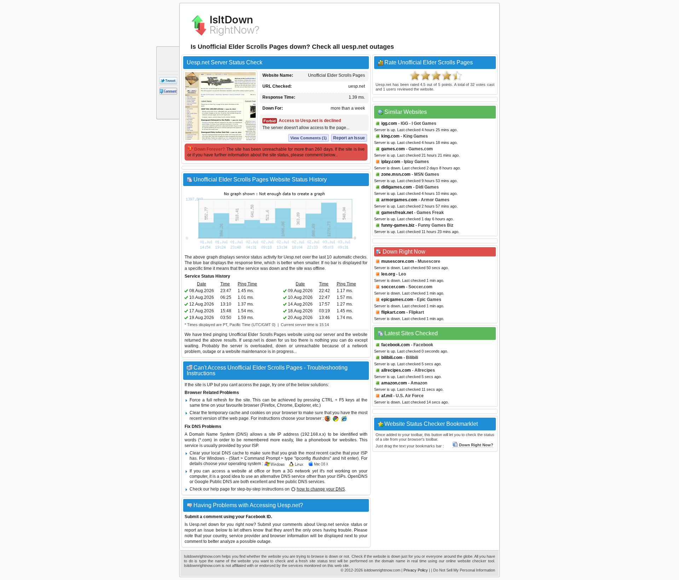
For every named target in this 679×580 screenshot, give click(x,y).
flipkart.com (393, 312)
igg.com (389, 123)
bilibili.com (391, 357)
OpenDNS (357, 476)
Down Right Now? (476, 445)
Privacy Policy (416, 570)
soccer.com (393, 286)
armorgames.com (399, 199)
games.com (393, 148)
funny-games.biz (397, 225)
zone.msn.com (396, 174)
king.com (390, 136)
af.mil (386, 395)
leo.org (388, 274)
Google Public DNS (213, 481)
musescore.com (397, 261)
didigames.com (396, 187)
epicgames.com (397, 299)
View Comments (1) (308, 138)
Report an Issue (349, 137)
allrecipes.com (396, 370)
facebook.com (395, 344)
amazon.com (394, 383)
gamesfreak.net (397, 212)
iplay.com (390, 161)
